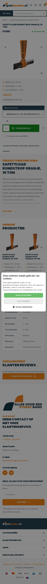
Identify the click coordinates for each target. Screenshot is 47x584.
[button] (23, 306)
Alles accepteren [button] (23, 295)
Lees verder (37, 290)
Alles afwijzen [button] (23, 301)
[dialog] (23, 292)
